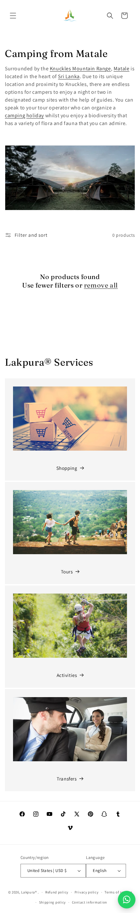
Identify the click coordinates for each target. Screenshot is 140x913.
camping (15, 115)
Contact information (89, 902)
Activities (67, 675)
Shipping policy (52, 902)
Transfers (67, 779)
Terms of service (118, 892)
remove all (101, 285)
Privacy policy (87, 892)
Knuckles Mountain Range (80, 68)
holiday (35, 115)
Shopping (66, 468)
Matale (122, 68)
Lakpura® (29, 892)
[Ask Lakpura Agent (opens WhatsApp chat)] (126, 899)
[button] (13, 15)
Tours (67, 572)
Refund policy (56, 892)
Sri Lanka (68, 76)
